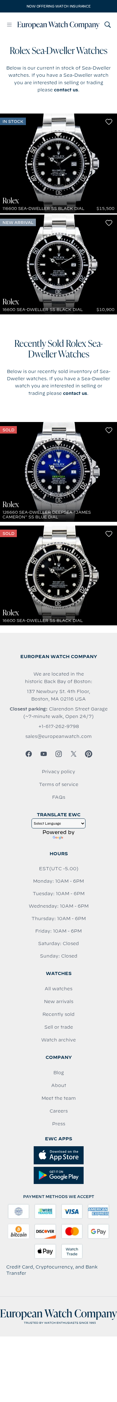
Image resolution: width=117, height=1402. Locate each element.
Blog (58, 1072)
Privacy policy (58, 771)
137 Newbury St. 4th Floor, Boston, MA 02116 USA (58, 695)
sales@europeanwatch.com (58, 736)
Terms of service (58, 784)
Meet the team (58, 1098)
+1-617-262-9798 (58, 726)
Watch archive (58, 1039)
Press (58, 1123)
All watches (58, 988)
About (58, 1085)
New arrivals (58, 1001)
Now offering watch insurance (59, 6)
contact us (66, 89)
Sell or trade (58, 1027)
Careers (59, 1111)
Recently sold (58, 1014)
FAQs (58, 797)
